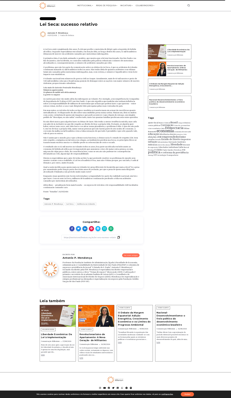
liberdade (177, 144)
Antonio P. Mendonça (58, 33)
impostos (186, 139)
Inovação (173, 142)
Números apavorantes (53, 90)
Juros (160, 145)
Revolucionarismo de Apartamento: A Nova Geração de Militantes (177, 68)
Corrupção (167, 125)
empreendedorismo (174, 136)
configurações (167, 394)
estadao (151, 139)
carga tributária (184, 123)
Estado (158, 139)
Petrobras (178, 150)
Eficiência (164, 134)
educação (153, 134)
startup (150, 155)
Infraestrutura (163, 142)
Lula (181, 147)
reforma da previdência (175, 152)
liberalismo (166, 145)
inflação (152, 142)
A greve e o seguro (51, 95)
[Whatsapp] (122, 388)
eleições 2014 (182, 134)
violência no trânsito (86, 204)
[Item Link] (157, 52)
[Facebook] (109, 388)
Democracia (174, 128)
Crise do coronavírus (182, 125)
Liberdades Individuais (168, 147)
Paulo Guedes (168, 150)
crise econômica (154, 128)
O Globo (158, 150)
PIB (183, 150)
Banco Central (164, 123)
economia (165, 131)
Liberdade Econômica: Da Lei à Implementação (178, 51)
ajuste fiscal (153, 123)
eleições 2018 (155, 137)
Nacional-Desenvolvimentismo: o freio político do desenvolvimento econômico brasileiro (167, 102)
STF (155, 155)
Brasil (174, 122)
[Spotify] (131, 388)
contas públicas (154, 125)
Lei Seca (70, 204)
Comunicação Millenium (175, 55)
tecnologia (161, 155)
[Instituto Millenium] (47, 5)
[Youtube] (104, 388)
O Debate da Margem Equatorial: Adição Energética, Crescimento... (166, 85)
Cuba (163, 128)
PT (161, 153)
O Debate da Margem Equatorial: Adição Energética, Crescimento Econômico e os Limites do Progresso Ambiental (134, 318)
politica (154, 152)
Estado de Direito (171, 139)
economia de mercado (182, 132)
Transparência (172, 155)
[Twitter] (113, 388)
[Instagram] (100, 388)
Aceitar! (187, 394)
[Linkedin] (118, 388)
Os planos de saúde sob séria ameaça (59, 92)
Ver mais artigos (131, 255)
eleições (172, 134)
